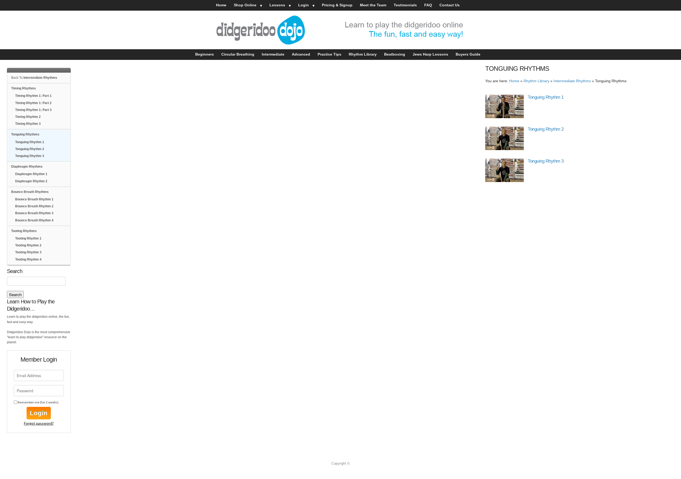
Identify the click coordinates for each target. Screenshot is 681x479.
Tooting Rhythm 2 (28, 245)
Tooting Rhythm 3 (28, 252)
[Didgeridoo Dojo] (340, 30)
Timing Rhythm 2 (28, 117)
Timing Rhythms (23, 88)
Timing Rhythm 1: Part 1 (33, 96)
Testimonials (405, 5)
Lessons (277, 5)
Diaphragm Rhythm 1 (31, 174)
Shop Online (245, 5)
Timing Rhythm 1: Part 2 (33, 103)
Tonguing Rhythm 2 (546, 129)
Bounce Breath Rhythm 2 (34, 206)
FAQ (428, 5)
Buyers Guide (468, 54)
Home (221, 5)
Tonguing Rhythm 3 (546, 161)
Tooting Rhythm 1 (28, 238)
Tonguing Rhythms (25, 134)
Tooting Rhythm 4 (28, 259)
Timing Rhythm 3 (28, 124)
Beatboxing (394, 54)
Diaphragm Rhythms (27, 166)
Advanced (301, 54)
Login (303, 5)
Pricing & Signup (337, 5)
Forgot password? (39, 423)
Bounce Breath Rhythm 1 (34, 199)
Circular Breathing (237, 54)
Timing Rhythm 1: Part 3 (33, 110)
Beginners (204, 54)
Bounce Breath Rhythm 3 (34, 213)
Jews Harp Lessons (430, 54)
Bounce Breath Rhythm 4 (34, 220)
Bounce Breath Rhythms (30, 192)
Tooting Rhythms (24, 231)
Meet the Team (373, 5)
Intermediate (273, 54)
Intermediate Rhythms (572, 81)
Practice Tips (329, 54)
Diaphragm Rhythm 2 (31, 181)
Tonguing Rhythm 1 (546, 97)
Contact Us (449, 5)
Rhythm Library (363, 54)
